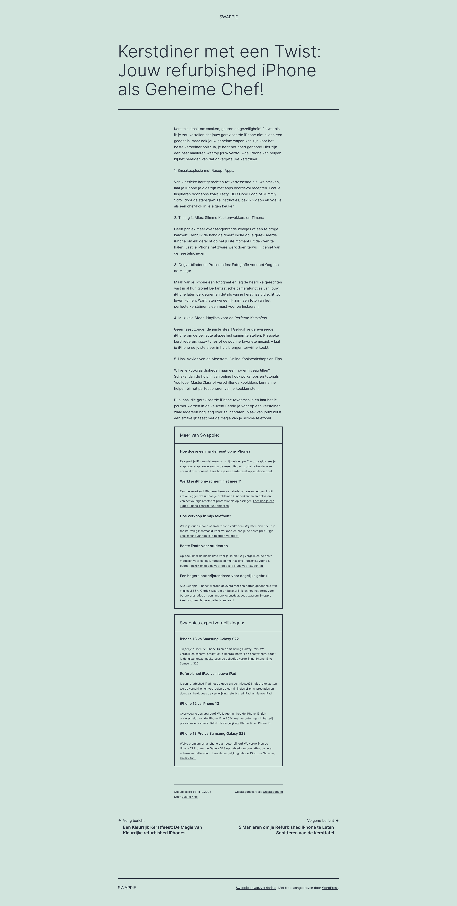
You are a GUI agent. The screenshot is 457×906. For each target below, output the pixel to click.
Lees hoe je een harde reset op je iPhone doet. (241, 471)
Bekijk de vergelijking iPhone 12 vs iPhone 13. (240, 723)
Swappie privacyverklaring (256, 888)
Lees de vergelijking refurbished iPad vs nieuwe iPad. (236, 693)
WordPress (330, 888)
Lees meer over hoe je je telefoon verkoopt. (209, 535)
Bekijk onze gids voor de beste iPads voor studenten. (227, 565)
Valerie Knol (190, 796)
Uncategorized (273, 791)
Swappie (228, 16)
